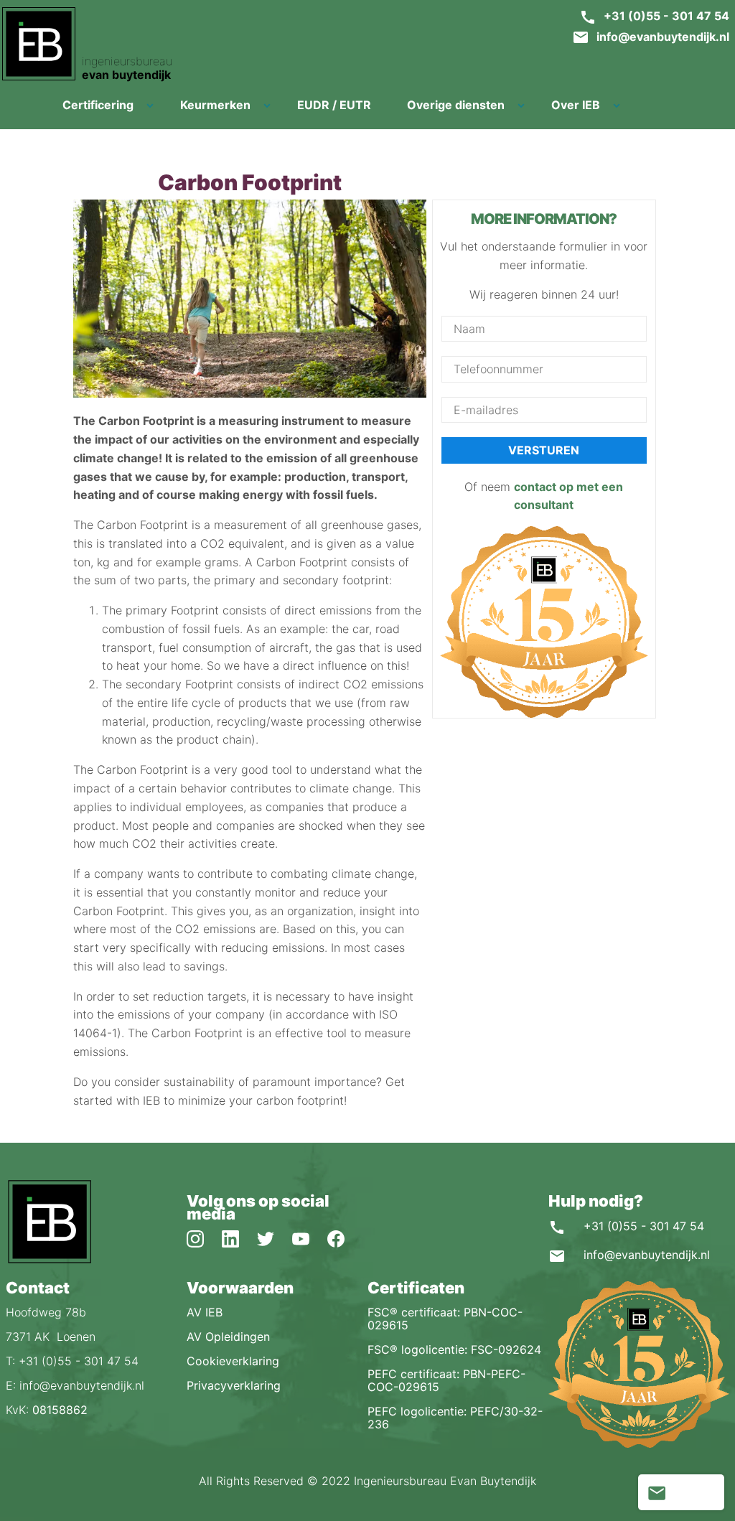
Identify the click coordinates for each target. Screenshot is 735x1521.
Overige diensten (456, 105)
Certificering (98, 105)
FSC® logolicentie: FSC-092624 (454, 1349)
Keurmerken (215, 105)
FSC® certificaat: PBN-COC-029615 (445, 1318)
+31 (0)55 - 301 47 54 (666, 16)
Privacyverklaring (234, 1385)
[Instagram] (204, 1238)
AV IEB (205, 1312)
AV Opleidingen (228, 1336)
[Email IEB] (656, 1492)
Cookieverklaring (233, 1361)
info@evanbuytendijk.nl (662, 36)
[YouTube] (309, 1238)
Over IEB (575, 105)
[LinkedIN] (239, 1238)
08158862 (60, 1410)
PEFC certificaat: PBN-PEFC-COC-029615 (446, 1380)
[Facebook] (343, 1238)
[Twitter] (274, 1238)
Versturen (543, 450)
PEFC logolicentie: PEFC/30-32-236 (455, 1417)
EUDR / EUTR (334, 105)
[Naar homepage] (49, 1260)
